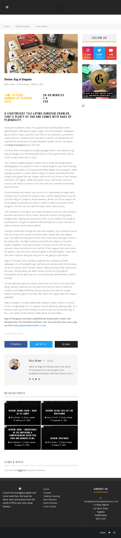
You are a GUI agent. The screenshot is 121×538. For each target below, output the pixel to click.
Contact (103, 532)
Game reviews (24, 84)
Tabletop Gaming (51, 496)
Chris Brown (10, 84)
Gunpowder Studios (15, 333)
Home (46, 489)
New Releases (50, 499)
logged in (21, 470)
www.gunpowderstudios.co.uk (30, 325)
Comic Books (49, 506)
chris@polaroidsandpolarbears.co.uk (101, 501)
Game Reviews (50, 502)
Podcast (47, 492)
